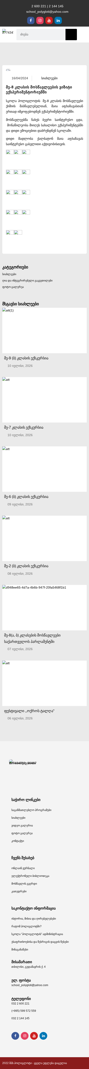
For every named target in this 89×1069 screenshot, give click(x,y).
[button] (83, 34)
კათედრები (18, 891)
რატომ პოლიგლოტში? (26, 926)
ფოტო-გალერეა (13, 286)
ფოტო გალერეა (22, 833)
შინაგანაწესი (19, 949)
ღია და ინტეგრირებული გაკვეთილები (27, 280)
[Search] (71, 34)
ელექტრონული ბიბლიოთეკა (30, 876)
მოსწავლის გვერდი (24, 883)
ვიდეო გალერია (22, 825)
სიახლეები (9, 274)
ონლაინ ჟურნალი (23, 868)
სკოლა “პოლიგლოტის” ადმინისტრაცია (37, 934)
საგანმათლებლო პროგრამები (31, 810)
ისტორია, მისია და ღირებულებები (33, 918)
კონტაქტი (17, 841)
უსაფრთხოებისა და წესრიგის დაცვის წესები (40, 941)
